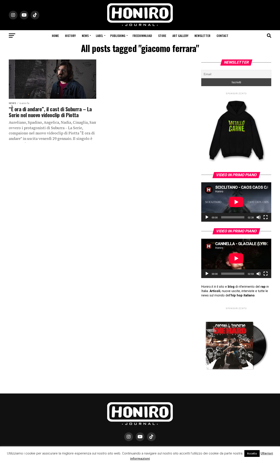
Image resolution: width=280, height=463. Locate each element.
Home (55, 35)
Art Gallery (180, 35)
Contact (222, 35)
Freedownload (142, 35)
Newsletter (202, 35)
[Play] (207, 217)
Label (99, 35)
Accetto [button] (252, 453)
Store (162, 35)
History (70, 35)
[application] (236, 202)
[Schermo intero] (265, 217)
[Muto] (258, 217)
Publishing (117, 35)
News (85, 35)
